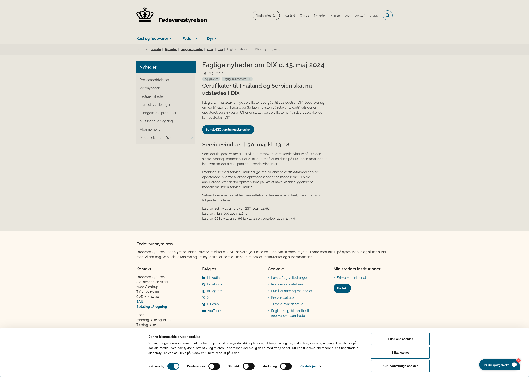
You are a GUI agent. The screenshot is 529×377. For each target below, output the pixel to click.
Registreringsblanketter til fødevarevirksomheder (290, 313)
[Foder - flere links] (195, 37)
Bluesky (213, 304)
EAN (139, 302)
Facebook (214, 284)
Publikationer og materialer (291, 291)
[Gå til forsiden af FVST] (171, 15)
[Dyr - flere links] (215, 37)
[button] (190, 138)
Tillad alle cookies (400, 339)
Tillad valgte (400, 352)
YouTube (214, 311)
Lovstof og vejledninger (289, 278)
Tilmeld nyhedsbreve (287, 304)
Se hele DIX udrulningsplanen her (228, 129)
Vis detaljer (308, 366)
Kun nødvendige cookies (400, 366)
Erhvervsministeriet (351, 278)
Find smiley (264, 15)
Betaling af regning (151, 307)
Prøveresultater (283, 298)
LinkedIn (213, 278)
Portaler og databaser (288, 284)
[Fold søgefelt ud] (388, 15)
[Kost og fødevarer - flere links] (170, 37)
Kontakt (342, 288)
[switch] (214, 366)
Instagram (215, 291)
